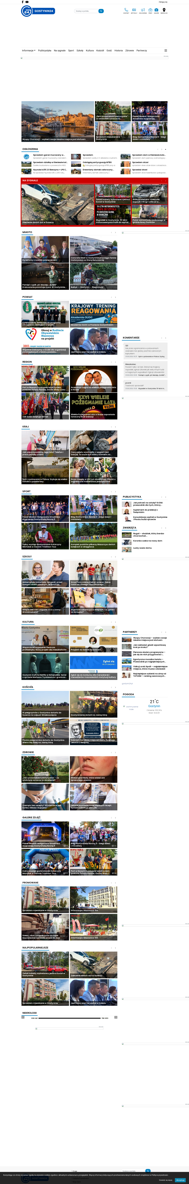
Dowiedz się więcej (165, 1180)
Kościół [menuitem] (100, 50)
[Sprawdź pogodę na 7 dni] (131, 708)
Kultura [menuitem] (90, 50)
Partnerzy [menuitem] (142, 50)
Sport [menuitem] (71, 50)
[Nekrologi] (69, 1043)
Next (115, 1042)
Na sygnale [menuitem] (60, 50)
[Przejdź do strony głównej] (38, 11)
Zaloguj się (163, 2)
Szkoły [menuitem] (80, 50)
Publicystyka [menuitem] (44, 50)
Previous (22, 1042)
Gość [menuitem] (109, 50)
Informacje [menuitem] (27, 50)
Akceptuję (180, 1180)
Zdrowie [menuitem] (129, 50)
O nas (75, 1171)
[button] (165, 51)
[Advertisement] (94, 33)
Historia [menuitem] (118, 50)
